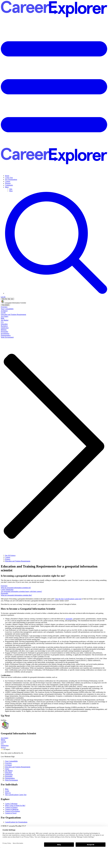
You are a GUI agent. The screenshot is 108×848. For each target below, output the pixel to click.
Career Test (9, 177)
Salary (7, 769)
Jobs (10, 189)
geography (68, 619)
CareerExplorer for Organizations (16, 822)
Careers (7, 181)
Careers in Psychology (12, 811)
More (7, 187)
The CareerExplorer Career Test (15, 795)
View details (5, 305)
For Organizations (11, 179)
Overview (8, 763)
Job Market (9, 771)
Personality (8, 776)
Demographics (10, 778)
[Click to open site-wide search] (56, 293)
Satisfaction (9, 774)
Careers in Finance (11, 807)
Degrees (8, 183)
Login (7, 791)
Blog (11, 191)
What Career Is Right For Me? (15, 805)
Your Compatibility (11, 761)
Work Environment (11, 780)
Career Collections (11, 804)
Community (9, 185)
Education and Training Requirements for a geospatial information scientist (49, 568)
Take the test (7, 299)
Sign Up (8, 793)
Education (8, 772)
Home (7, 176)
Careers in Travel (10, 813)
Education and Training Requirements (17, 767)
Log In (3, 297)
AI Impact (8, 765)
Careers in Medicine (11, 809)
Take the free (68, 599)
